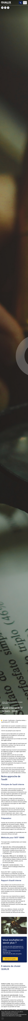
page (20, 1015)
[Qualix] (6, 2)
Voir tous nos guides (10, 959)
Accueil (5, 720)
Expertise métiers (20, 720)
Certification (11, 720)
